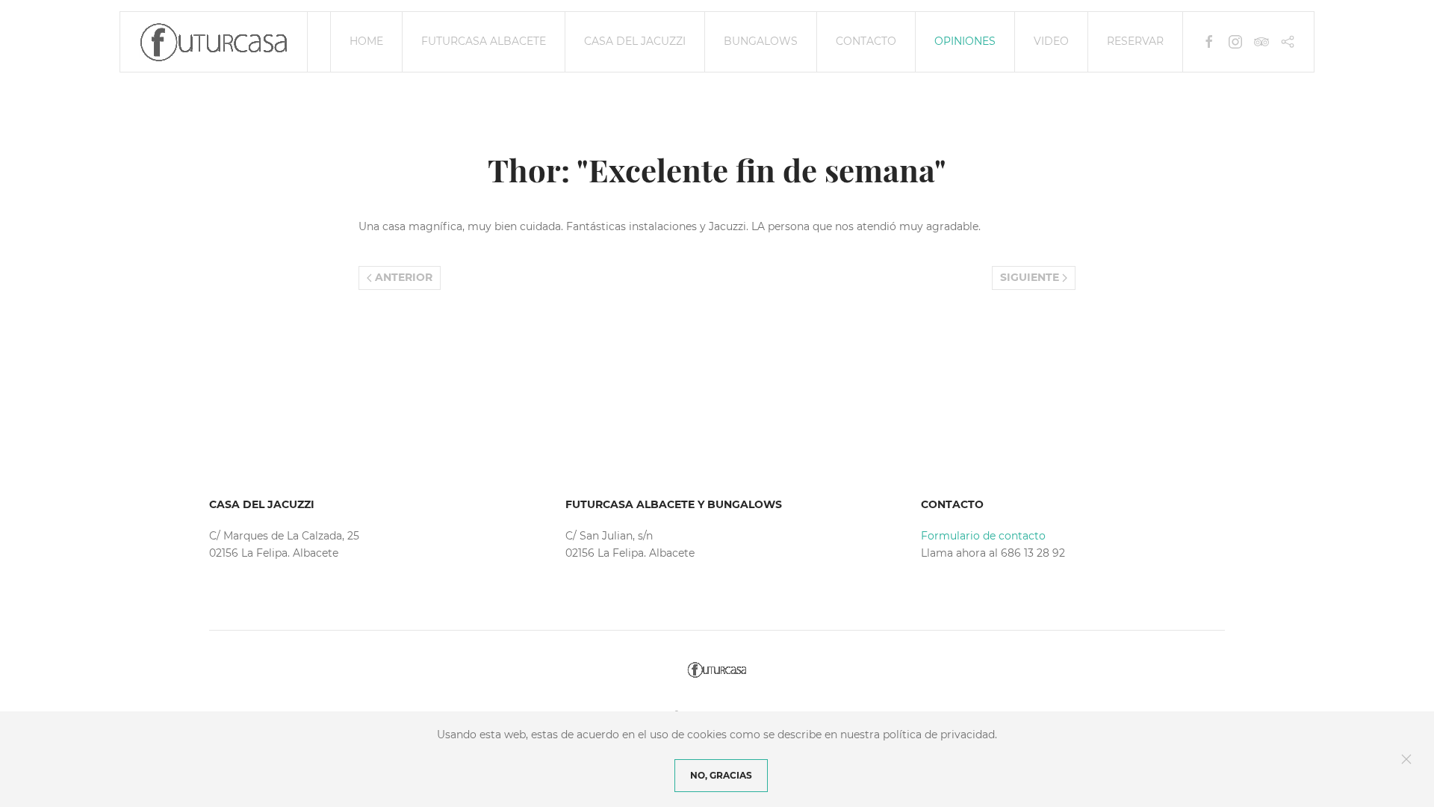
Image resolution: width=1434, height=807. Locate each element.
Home (366, 41)
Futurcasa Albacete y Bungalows (673, 504)
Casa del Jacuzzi (635, 41)
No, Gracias (721, 775)
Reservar (1135, 41)
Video (1051, 41)
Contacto (866, 41)
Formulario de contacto (983, 535)
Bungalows (761, 41)
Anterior (402, 277)
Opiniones (965, 41)
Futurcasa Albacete (483, 41)
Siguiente (1031, 277)
